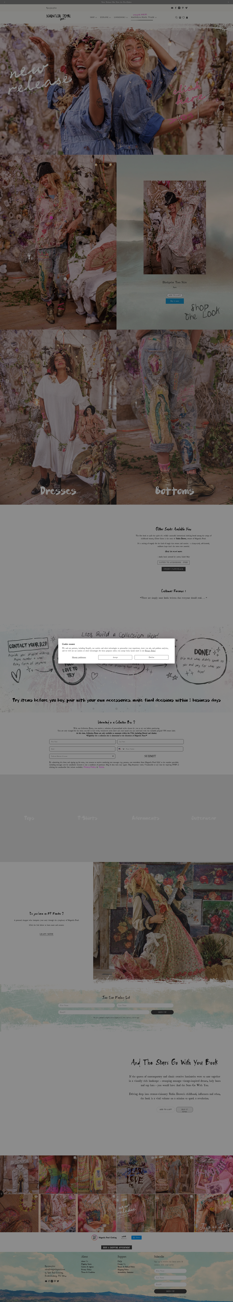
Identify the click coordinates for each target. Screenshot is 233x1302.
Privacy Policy (150, 651)
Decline (151, 657)
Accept (115, 657)
